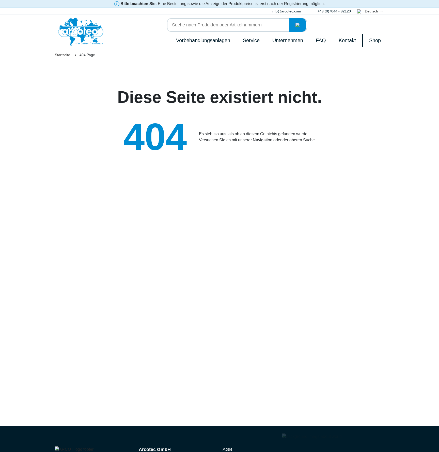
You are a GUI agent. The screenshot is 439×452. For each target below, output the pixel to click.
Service (251, 40)
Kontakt (347, 40)
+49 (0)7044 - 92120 (334, 11)
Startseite (62, 55)
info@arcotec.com (286, 11)
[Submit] (297, 25)
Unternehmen (287, 40)
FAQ (321, 40)
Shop (375, 40)
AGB (227, 449)
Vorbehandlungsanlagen (203, 40)
